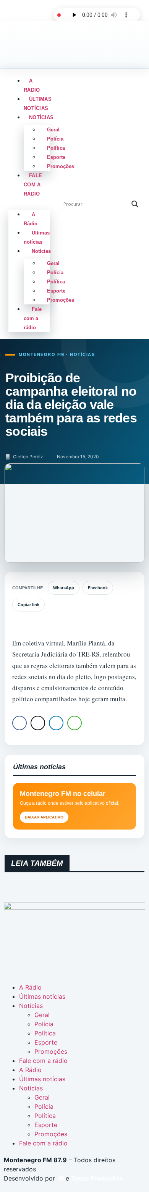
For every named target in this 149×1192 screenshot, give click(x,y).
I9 (60, 1178)
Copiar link (28, 604)
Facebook (98, 587)
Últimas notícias (38, 103)
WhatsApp (63, 587)
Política (56, 148)
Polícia (55, 139)
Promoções (60, 166)
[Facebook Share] (19, 723)
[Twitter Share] (38, 723)
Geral (53, 130)
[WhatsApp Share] (74, 723)
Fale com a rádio (33, 185)
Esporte (56, 157)
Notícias (41, 117)
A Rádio (32, 85)
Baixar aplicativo (44, 817)
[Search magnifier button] (135, 204)
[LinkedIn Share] (56, 723)
